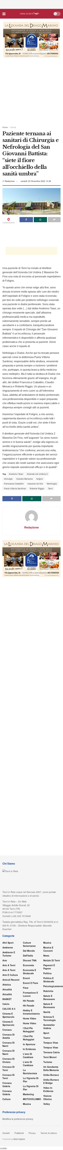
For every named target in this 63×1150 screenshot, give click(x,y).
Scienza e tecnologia (49, 1018)
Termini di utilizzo (49, 1133)
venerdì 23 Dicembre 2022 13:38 (36, 181)
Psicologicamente (53, 986)
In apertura (29, 1044)
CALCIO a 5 (8, 1008)
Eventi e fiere (30, 983)
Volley (46, 1103)
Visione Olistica (47, 1097)
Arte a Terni (8, 965)
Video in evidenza (48, 1089)
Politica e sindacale (48, 979)
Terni (50, 488)
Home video (29, 1018)
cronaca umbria (7, 1092)
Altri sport (8, 942)
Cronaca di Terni (8, 1068)
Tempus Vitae (50, 1042)
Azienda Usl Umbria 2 (37, 474)
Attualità (7, 989)
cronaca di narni (8, 1044)
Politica (47, 973)
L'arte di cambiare (28, 1055)
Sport (46, 1033)
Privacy (32, 1133)
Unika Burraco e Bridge (51, 1081)
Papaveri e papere (49, 967)
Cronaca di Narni (8, 1052)
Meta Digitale (19, 1139)
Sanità (13, 127)
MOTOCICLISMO (32, 1099)
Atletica (6, 984)
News (46, 955)
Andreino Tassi (16, 474)
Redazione (10, 181)
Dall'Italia (28, 955)
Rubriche (48, 991)
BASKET (7, 999)
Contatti (6, 1133)
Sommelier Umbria (49, 1026)
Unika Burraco (51, 1074)
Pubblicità (19, 1133)
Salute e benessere (49, 997)
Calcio (5, 1004)
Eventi (26, 978)
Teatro (46, 1037)
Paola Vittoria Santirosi (15, 488)
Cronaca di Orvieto (8, 1060)
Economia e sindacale (29, 971)
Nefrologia (52, 483)
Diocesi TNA (30, 960)
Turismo (47, 1062)
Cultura (6, 1099)
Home (5, 127)
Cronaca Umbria (7, 1084)
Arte (4, 960)
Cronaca (7, 1029)
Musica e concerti (48, 949)
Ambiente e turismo (8, 954)
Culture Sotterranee (29, 944)
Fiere (25, 987)
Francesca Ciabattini (14, 483)
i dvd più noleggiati (28, 1029)
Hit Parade (28, 1000)
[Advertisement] (31, 4)
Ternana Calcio (51, 1052)
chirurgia (8, 478)
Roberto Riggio (37, 488)
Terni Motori (50, 1057)
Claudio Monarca (24, 478)
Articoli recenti (10, 979)
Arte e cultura (10, 974)
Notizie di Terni (51, 960)
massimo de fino (35, 483)
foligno (39, 478)
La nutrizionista (30, 1071)
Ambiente (7, 947)
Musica (27, 1103)
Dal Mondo (29, 950)
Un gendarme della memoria (51, 1068)
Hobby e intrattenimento (31, 1012)
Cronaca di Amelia (8, 1036)
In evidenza (29, 1049)
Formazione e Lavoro (30, 994)
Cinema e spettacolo (8, 1015)
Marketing (28, 1094)
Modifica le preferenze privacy (17, 1118)
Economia (28, 965)
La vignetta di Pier (30, 1079)
